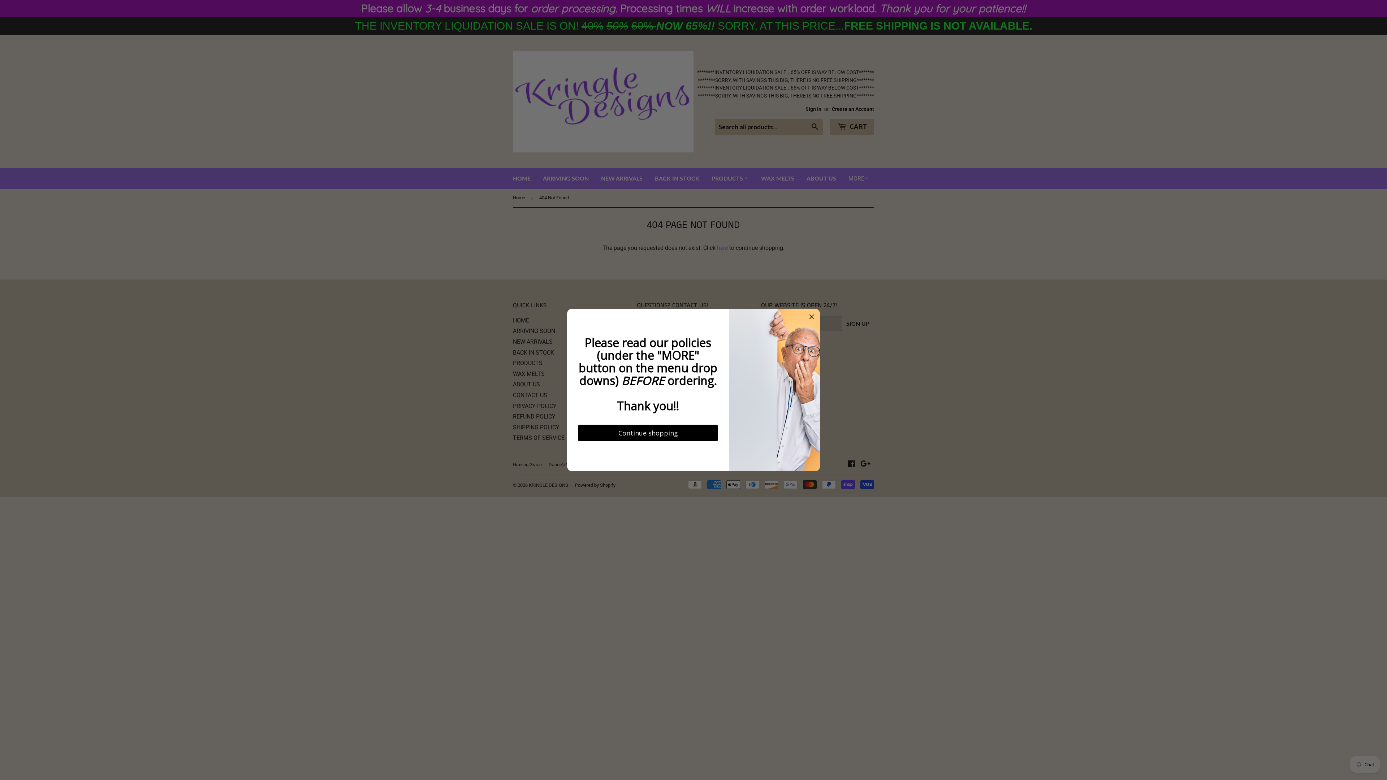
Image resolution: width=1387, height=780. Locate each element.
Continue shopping (640, 503)
